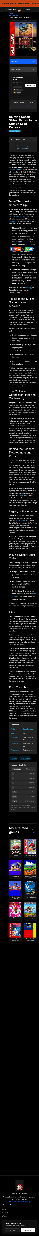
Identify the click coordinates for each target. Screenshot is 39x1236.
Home (11, 14)
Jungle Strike (20, 520)
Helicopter (13, 758)
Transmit (4, 1210)
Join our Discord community (21, 1202)
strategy (29, 287)
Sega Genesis (13, 15)
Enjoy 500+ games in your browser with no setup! (19, 3)
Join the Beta (31, 85)
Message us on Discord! (23, 106)
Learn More (12, 1230)
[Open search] (36, 9)
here (22, 148)
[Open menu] (2, 9)
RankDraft (5, 1213)
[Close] (34, 1223)
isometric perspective (21, 216)
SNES (20, 495)
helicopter (12, 221)
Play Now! (14, 61)
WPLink (4, 1216)
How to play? (15, 69)
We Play (11, 9)
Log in (28, 10)
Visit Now (28, 1230)
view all (35, 831)
